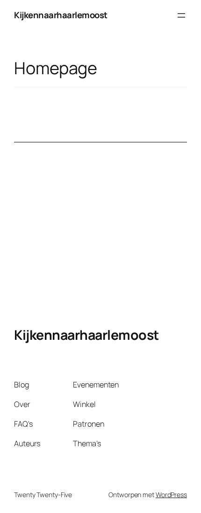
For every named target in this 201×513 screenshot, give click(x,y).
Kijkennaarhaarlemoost (61, 15)
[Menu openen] (181, 15)
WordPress (171, 494)
